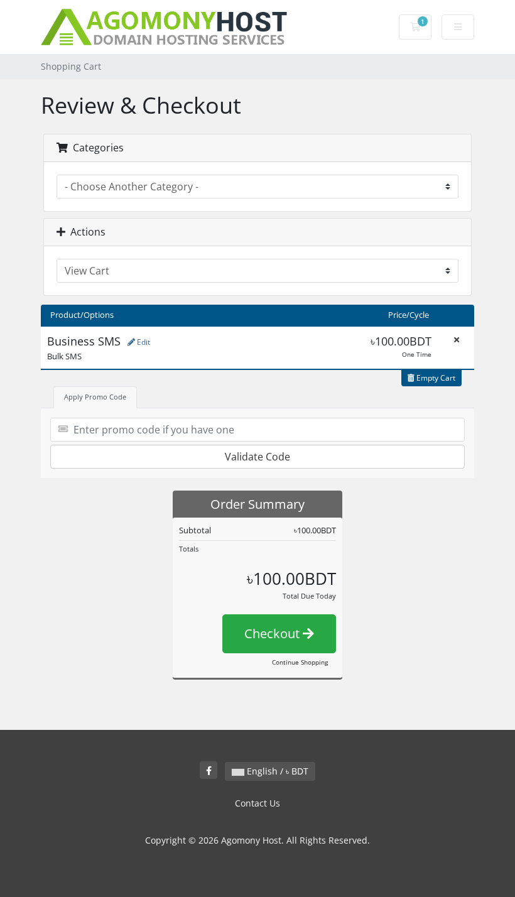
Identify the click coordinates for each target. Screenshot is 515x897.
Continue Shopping (300, 662)
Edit (142, 342)
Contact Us (257, 803)
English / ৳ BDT (276, 771)
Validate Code (257, 457)
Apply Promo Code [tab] (95, 396)
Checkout (273, 633)
